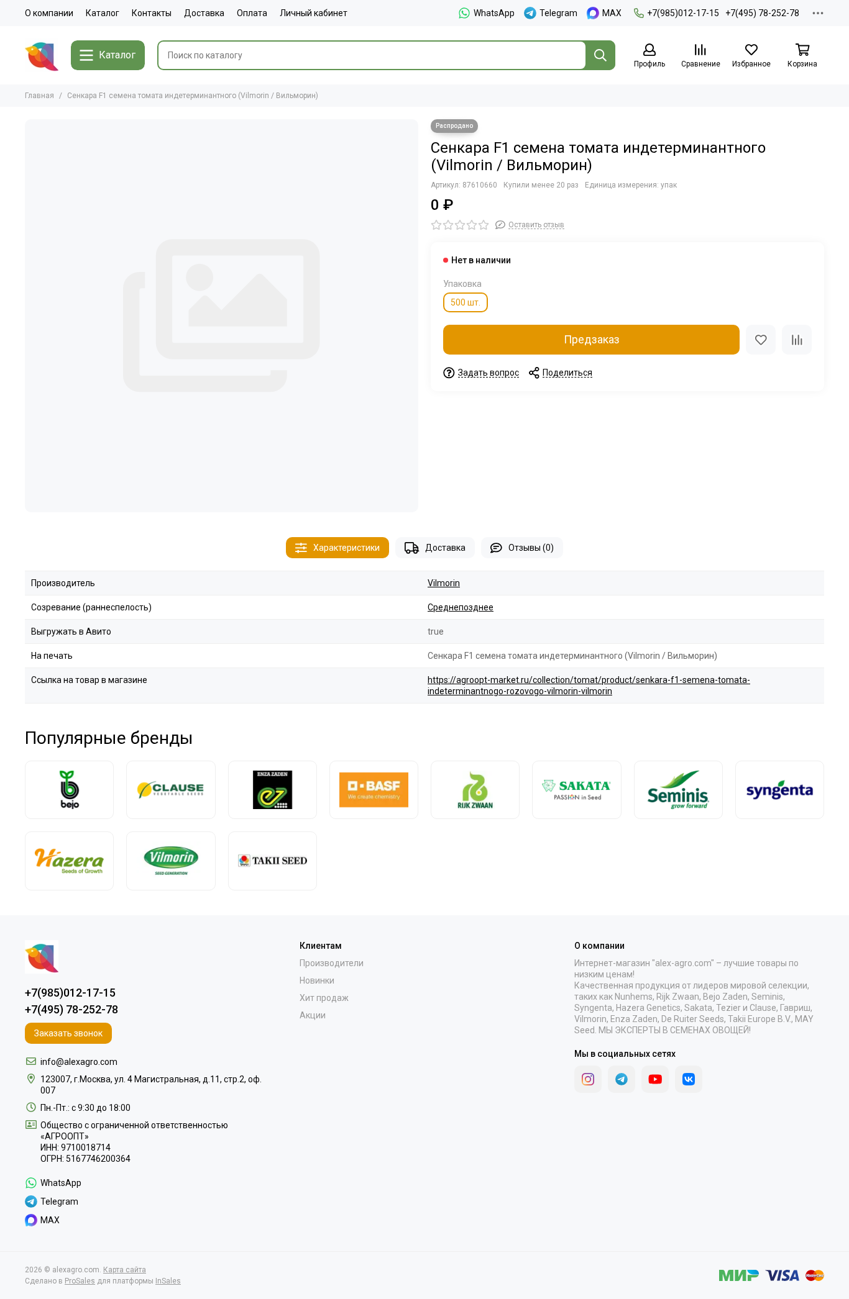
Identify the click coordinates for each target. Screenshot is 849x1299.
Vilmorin (444, 583)
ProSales (80, 1281)
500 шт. (465, 302)
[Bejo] (69, 789)
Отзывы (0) (531, 548)
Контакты (152, 13)
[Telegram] (621, 1079)
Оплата (252, 13)
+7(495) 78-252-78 (762, 13)
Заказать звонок (68, 1033)
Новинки (317, 980)
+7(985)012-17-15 (683, 13)
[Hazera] (69, 860)
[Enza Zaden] (272, 789)
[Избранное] (761, 340)
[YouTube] (655, 1079)
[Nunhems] (374, 789)
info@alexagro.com (78, 1062)
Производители (332, 963)
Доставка (204, 13)
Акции (313, 1015)
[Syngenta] (780, 789)
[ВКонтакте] (688, 1079)
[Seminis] (678, 789)
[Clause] (170, 789)
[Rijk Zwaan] (475, 789)
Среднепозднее (460, 607)
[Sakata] (576, 789)
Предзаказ (592, 339)
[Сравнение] (797, 340)
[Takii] (272, 860)
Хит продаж (324, 998)
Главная (39, 95)
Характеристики (346, 548)
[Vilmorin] (170, 860)
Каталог (102, 13)
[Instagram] (588, 1079)
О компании (49, 13)
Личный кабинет (313, 13)
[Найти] (600, 55)
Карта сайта (124, 1269)
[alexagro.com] (41, 55)
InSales (168, 1281)
